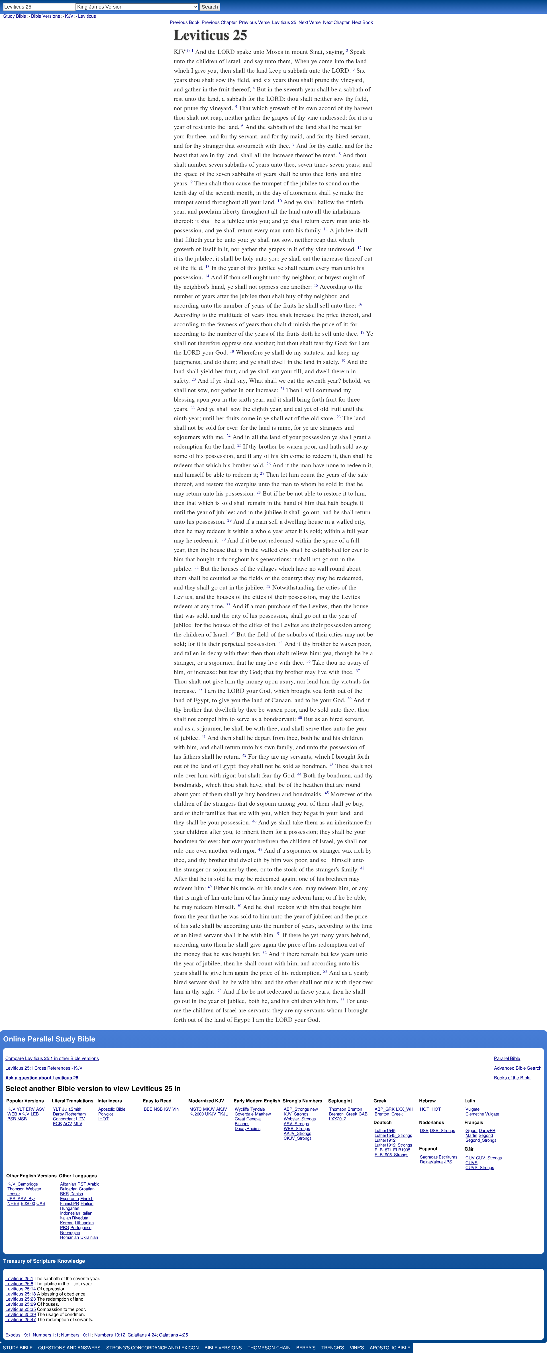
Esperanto (69, 1199)
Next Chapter (336, 22)
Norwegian (70, 1233)
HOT (424, 1109)
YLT (21, 1109)
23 (339, 416)
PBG (64, 1228)
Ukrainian (89, 1237)
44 (299, 774)
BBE (148, 1109)
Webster (33, 1189)
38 (201, 689)
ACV (67, 1124)
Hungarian (69, 1208)
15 (316, 285)
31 (197, 567)
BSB (11, 1119)
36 (309, 661)
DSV (424, 1131)
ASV (40, 1109)
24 (228, 435)
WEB (12, 1114)
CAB (363, 1114)
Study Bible (14, 16)
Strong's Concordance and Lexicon (152, 1348)
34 (233, 633)
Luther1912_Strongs (393, 1145)
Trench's (332, 1348)
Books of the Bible (512, 1078)
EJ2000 (28, 1203)
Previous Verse (254, 22)
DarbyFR (487, 1131)
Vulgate (472, 1109)
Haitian (87, 1203)
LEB (35, 1114)
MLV (78, 1124)
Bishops (242, 1124)
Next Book (362, 22)
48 (362, 868)
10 (279, 200)
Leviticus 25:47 (20, 1319)
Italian (86, 1213)
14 (207, 276)
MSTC (195, 1109)
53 (325, 971)
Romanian (69, 1237)
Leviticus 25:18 (20, 1294)
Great (240, 1119)
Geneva (253, 1119)
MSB (22, 1119)
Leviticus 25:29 (20, 1304)
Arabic (93, 1184)
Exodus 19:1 (17, 1335)
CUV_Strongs (489, 1158)
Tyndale (257, 1109)
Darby (58, 1114)
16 (360, 304)
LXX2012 (337, 1119)
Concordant (64, 1119)
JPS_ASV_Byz (21, 1199)
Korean (67, 1223)
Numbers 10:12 (109, 1335)
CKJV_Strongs (297, 1138)
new (314, 1109)
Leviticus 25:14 (20, 1289)
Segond (486, 1135)
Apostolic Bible (390, 1348)
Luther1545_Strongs (393, 1135)
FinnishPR (69, 1203)
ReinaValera (431, 1162)
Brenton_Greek (343, 1114)
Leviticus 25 (284, 22)
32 (268, 586)
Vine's (357, 1348)
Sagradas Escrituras (438, 1157)
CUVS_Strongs (480, 1168)
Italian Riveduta (74, 1218)
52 (264, 952)
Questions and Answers (69, 1348)
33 (228, 604)
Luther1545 (385, 1131)
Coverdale (244, 1114)
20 (194, 379)
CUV (470, 1158)
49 (210, 886)
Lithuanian (84, 1223)
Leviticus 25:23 (20, 1299)
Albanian (68, 1184)
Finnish (86, 1199)
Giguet (471, 1131)
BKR (64, 1194)
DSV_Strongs (442, 1131)
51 (279, 933)
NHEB (13, 1203)
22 (193, 407)
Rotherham (75, 1114)
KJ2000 (196, 1114)
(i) (187, 50)
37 (358, 670)
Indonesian (70, 1213)
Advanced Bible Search (518, 1068)
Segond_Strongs (481, 1140)
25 (239, 445)
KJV (69, 16)
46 (254, 821)
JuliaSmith (71, 1109)
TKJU (223, 1114)
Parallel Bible (507, 1058)
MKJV (209, 1109)
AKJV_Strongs (297, 1133)
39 (350, 698)
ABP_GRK (385, 1109)
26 (269, 463)
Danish (76, 1194)
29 (229, 520)
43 (332, 764)
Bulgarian (68, 1189)
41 (204, 736)
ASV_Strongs (296, 1124)
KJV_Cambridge (22, 1184)
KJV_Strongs (296, 1114)
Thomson (337, 1109)
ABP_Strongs (296, 1109)
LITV (80, 1119)
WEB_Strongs (297, 1129)
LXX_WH (404, 1109)
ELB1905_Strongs (391, 1155)
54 (220, 990)
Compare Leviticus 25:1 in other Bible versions (52, 1058)
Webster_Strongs (300, 1119)
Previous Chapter (219, 22)
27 (262, 473)
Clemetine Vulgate (482, 1114)
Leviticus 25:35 (20, 1309)
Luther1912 (385, 1140)
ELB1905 (401, 1150)
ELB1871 (383, 1150)
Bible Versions (45, 16)
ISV (167, 1109)
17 (362, 332)
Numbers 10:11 (76, 1335)
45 (327, 792)
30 (224, 539)
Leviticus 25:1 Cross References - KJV (43, 1068)
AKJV (24, 1114)
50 (239, 905)
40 (300, 717)
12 (360, 247)
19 (343, 360)
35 (281, 642)
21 (282, 388)
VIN (175, 1109)
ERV (30, 1109)
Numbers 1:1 (46, 1335)
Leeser (13, 1194)
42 (244, 755)
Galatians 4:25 (173, 1335)
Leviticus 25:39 (20, 1314)
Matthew (263, 1114)
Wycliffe (242, 1109)
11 (326, 229)
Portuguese (80, 1228)
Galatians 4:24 (142, 1335)
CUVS (471, 1163)
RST (81, 1184)
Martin (471, 1135)
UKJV (210, 1114)
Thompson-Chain (269, 1348)
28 (259, 492)
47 (260, 849)
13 (207, 266)
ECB (57, 1124)
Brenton (355, 1109)
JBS (448, 1162)
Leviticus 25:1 (19, 1278)
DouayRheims (247, 1129)
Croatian (87, 1189)
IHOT (103, 1119)
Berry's (306, 1348)
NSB (158, 1109)
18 (232, 351)
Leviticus (87, 16)
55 (342, 999)
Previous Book (184, 22)
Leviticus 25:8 (19, 1284)
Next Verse (310, 22)
